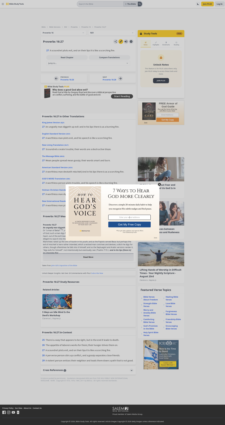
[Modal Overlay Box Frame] (112, 212)
